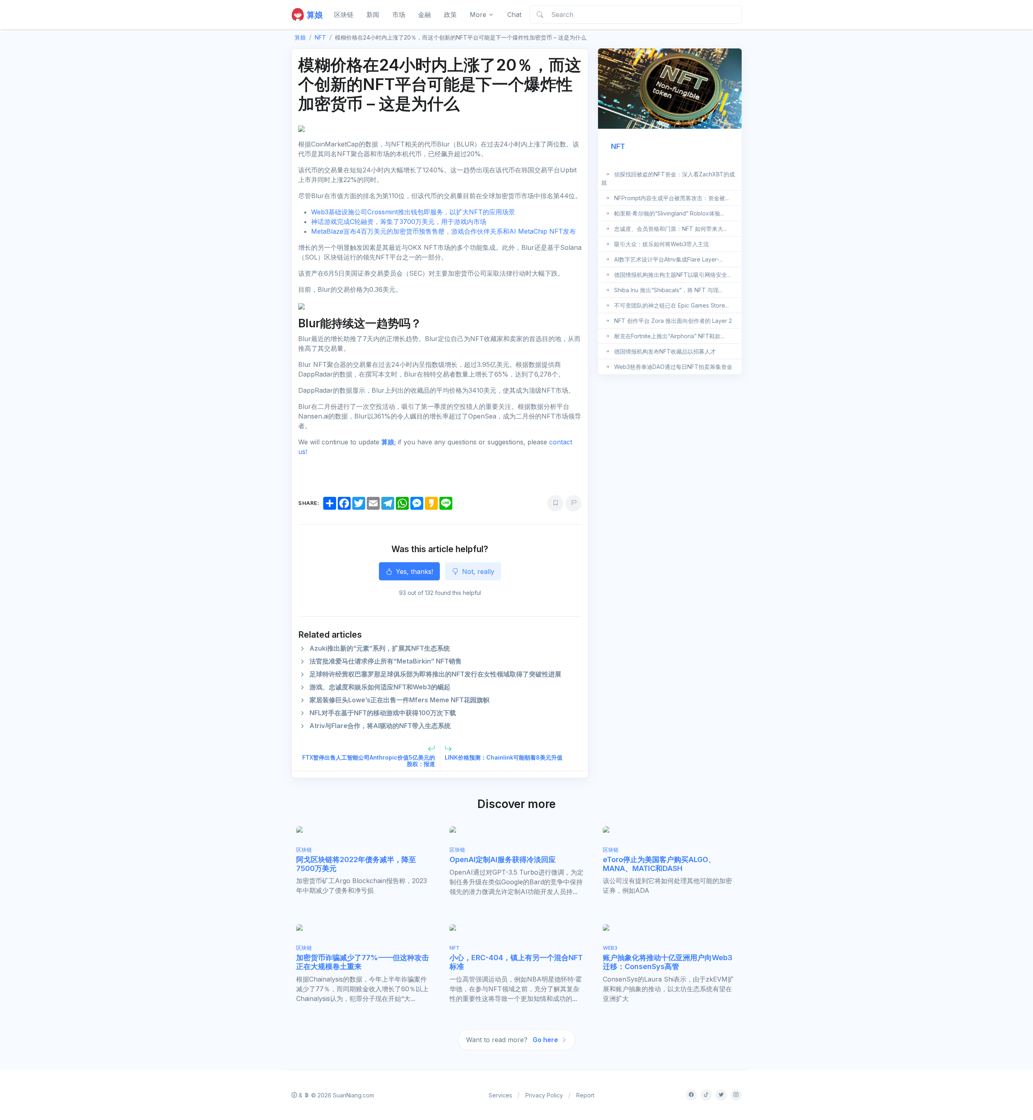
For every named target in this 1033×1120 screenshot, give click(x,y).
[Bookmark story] (555, 503)
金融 (424, 14)
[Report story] (573, 503)
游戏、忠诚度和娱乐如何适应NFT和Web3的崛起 (379, 687)
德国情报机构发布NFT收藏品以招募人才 (665, 351)
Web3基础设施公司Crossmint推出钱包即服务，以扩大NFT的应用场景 (413, 212)
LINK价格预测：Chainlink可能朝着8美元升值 (504, 757)
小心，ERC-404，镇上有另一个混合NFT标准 (516, 962)
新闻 (372, 14)
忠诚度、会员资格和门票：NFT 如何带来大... (670, 228)
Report (585, 1095)
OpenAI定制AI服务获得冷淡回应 (503, 859)
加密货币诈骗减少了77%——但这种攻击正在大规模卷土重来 (362, 962)
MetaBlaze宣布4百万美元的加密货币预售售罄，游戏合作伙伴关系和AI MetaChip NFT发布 (443, 231)
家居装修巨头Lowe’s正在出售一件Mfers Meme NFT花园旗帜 (399, 700)
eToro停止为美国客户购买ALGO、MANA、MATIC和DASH (659, 864)
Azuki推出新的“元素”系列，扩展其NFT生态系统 (379, 648)
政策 (450, 14)
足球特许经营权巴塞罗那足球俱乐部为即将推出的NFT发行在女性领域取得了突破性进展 (435, 674)
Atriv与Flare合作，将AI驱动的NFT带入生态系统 (380, 726)
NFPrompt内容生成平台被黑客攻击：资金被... (671, 198)
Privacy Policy (544, 1095)
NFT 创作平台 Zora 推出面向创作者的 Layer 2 (673, 320)
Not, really (477, 571)
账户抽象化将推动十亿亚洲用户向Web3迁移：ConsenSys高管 (667, 962)
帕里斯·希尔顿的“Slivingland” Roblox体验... (669, 213)
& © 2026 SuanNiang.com (335, 1095)
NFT (320, 37)
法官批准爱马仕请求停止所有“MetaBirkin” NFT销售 (385, 661)
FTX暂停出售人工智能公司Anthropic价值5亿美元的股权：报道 (368, 761)
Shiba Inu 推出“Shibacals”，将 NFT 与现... (668, 290)
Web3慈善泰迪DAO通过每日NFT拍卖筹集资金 (673, 366)
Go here (546, 1040)
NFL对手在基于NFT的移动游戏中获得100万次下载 (382, 713)
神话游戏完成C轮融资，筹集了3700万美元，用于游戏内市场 (398, 222)
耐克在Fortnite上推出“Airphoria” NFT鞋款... (669, 336)
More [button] (478, 14)
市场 (398, 14)
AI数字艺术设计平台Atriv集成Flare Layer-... (668, 259)
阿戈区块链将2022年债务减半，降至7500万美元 (356, 864)
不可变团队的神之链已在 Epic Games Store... (671, 305)
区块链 (343, 14)
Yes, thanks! (413, 571)
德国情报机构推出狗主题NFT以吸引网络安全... (672, 274)
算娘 (387, 442)
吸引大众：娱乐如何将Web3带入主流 (661, 244)
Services (500, 1095)
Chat (514, 14)
